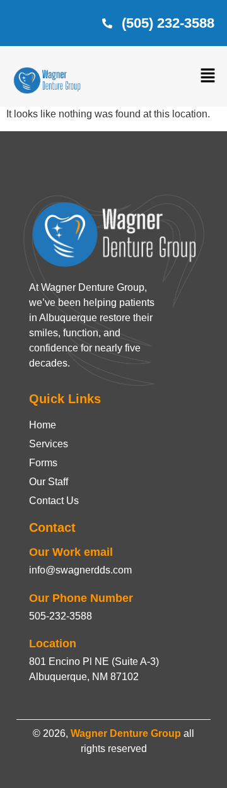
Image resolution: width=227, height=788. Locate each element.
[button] (208, 76)
